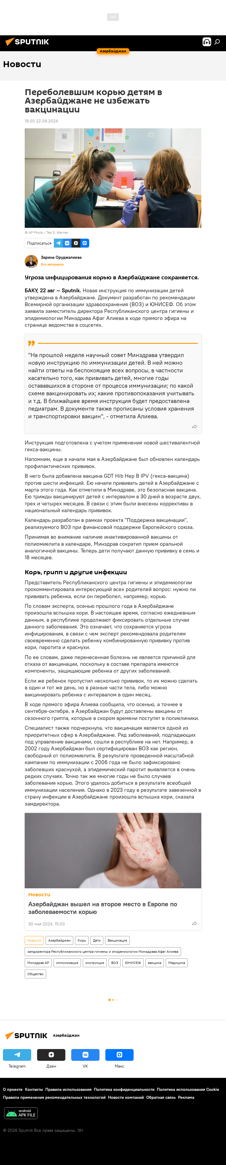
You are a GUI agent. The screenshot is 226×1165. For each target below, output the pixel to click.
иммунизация (67, 962)
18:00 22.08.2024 (41, 121)
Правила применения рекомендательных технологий (54, 1097)
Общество (35, 974)
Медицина (176, 962)
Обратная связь (161, 1097)
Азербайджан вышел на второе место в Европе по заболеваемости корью (102, 907)
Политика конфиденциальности (124, 1089)
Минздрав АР (38, 962)
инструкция (94, 962)
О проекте (13, 1089)
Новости (39, 894)
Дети (97, 940)
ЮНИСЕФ (133, 962)
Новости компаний (126, 1097)
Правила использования (68, 1089)
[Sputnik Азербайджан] (29, 46)
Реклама (186, 1097)
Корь (82, 940)
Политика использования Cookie (188, 1089)
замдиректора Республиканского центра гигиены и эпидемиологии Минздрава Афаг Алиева (102, 951)
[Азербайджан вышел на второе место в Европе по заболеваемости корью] (113, 850)
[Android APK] (21, 1114)
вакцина (154, 962)
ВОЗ (114, 962)
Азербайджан (59, 940)
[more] (194, 426)
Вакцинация (117, 940)
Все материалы (52, 264)
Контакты (34, 1089)
